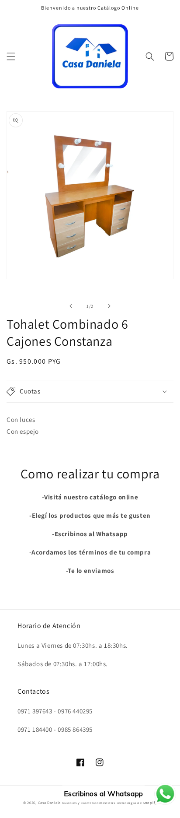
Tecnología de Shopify (136, 802)
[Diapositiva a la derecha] (109, 306)
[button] (11, 56)
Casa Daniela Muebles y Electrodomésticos (76, 802)
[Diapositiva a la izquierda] (70, 306)
